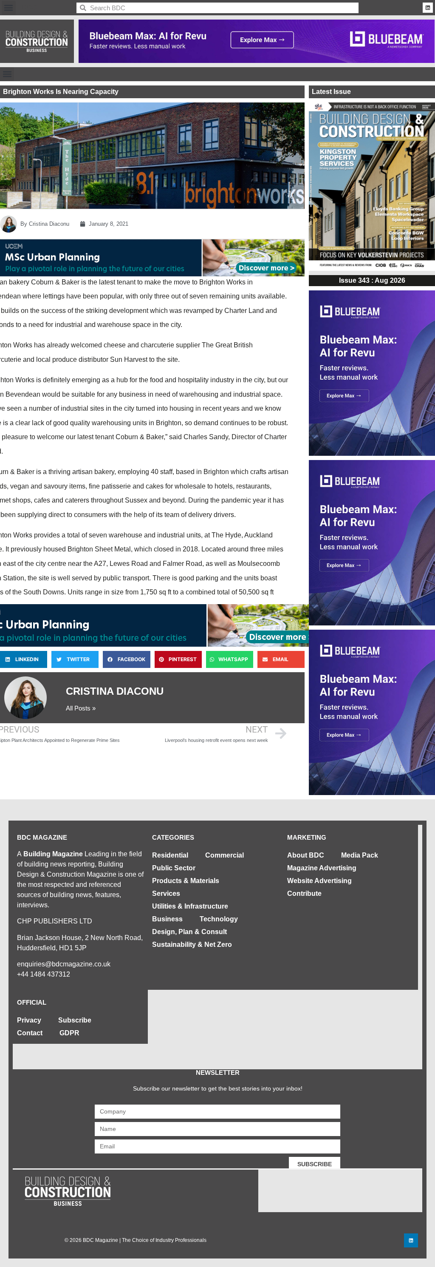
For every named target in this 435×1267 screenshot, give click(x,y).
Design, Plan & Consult (189, 931)
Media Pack (359, 855)
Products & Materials (185, 880)
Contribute (304, 893)
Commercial (224, 855)
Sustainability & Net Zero (192, 944)
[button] (9, 8)
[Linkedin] (428, 8)
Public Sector (173, 868)
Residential (170, 855)
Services (166, 893)
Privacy (29, 1020)
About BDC (305, 855)
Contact (29, 1033)
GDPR (69, 1033)
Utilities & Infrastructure (190, 906)
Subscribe (74, 1020)
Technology (219, 919)
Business (167, 919)
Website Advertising (319, 880)
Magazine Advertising (321, 868)
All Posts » (81, 708)
